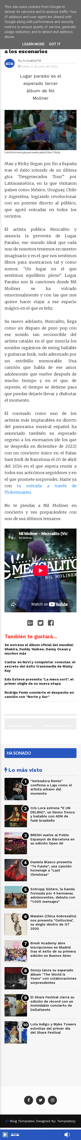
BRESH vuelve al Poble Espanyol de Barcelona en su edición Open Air (52, 839)
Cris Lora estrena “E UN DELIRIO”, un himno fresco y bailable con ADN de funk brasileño (52, 814)
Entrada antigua (20, 726)
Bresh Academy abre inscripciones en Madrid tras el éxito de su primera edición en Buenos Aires (53, 949)
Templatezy (66, 1121)
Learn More (33, 44)
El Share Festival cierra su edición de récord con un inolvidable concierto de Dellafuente (52, 1003)
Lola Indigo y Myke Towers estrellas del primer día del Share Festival (53, 1028)
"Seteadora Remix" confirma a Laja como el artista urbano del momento (51, 787)
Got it (55, 44)
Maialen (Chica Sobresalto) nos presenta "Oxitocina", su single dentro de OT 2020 (53, 922)
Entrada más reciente (58, 726)
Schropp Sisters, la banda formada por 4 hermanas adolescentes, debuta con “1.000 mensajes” (52, 895)
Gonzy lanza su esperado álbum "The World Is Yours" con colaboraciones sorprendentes (53, 976)
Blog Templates (22, 1121)
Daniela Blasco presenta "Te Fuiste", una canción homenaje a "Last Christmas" (51, 868)
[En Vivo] (5, 1134)
